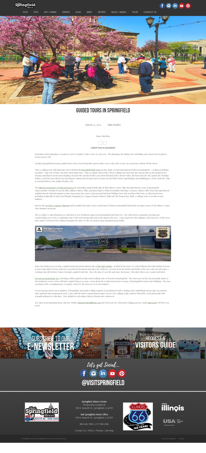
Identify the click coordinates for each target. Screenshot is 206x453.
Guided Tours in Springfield (103, 111)
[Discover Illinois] (173, 422)
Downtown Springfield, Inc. (47, 278)
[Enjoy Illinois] (173, 407)
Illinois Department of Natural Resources (57, 187)
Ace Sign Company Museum (57, 205)
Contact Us (80, 430)
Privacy (181, 439)
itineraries (152, 302)
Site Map (109, 430)
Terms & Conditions (168, 439)
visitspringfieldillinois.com (88, 302)
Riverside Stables (105, 266)
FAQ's (90, 430)
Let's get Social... (103, 365)
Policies (99, 430)
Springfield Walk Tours (91, 170)
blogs (131, 302)
